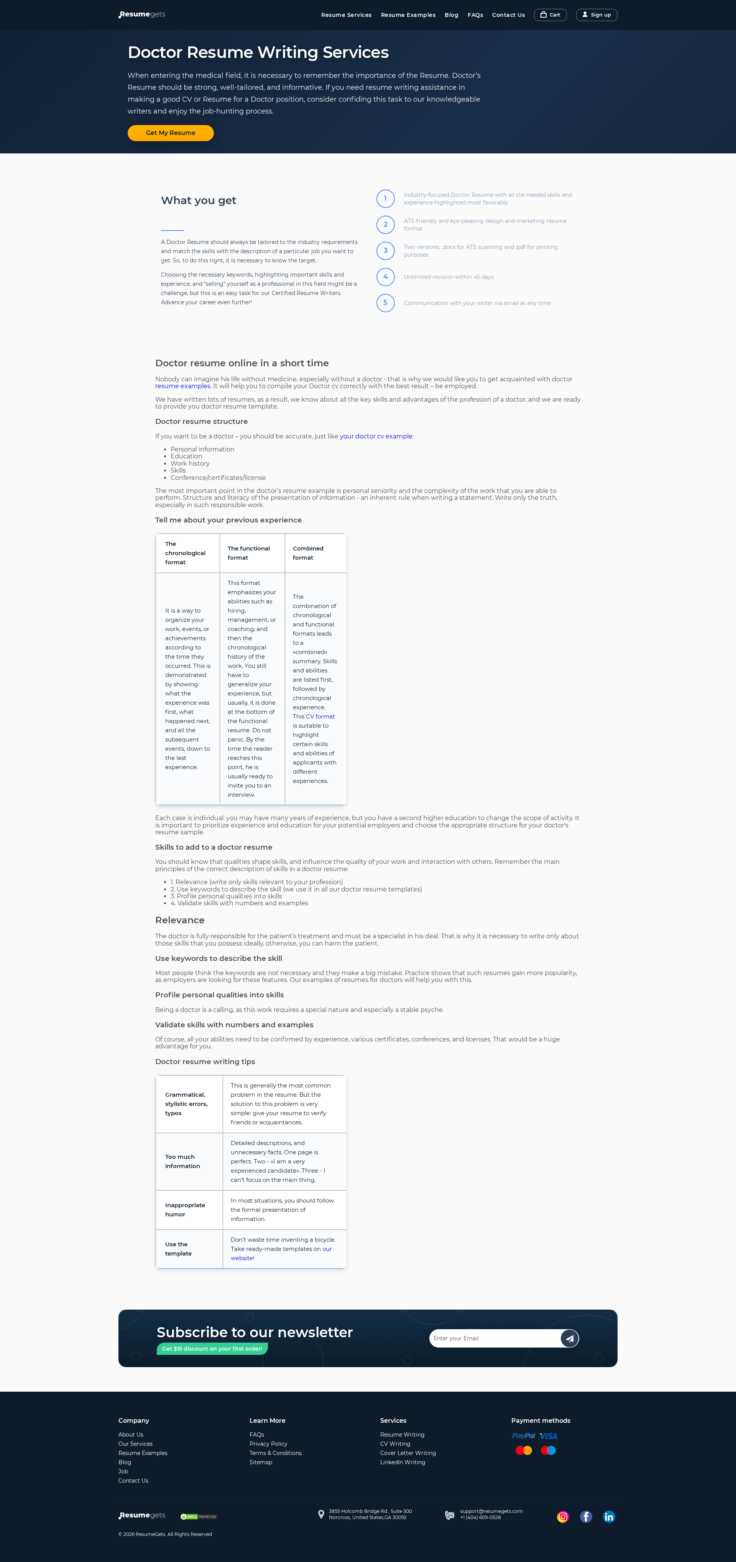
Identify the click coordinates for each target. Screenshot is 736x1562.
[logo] (143, 1517)
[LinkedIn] (609, 1516)
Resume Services (346, 15)
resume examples (182, 386)
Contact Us (508, 15)
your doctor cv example (376, 436)
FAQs (475, 15)
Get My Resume (171, 133)
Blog (451, 15)
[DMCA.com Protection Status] (199, 1517)
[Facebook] (586, 1516)
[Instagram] (563, 1516)
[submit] (569, 1338)
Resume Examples (408, 15)
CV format (320, 716)
